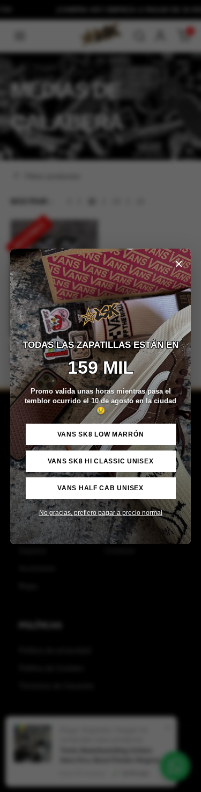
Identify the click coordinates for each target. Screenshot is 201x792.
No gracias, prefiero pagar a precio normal (100, 513)
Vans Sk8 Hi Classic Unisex (101, 461)
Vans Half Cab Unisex (100, 488)
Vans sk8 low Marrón (100, 434)
